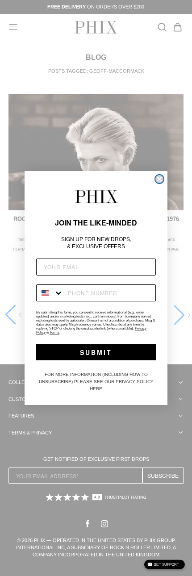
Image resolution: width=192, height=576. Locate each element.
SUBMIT (96, 352)
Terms (54, 332)
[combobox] (50, 293)
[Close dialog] (159, 179)
